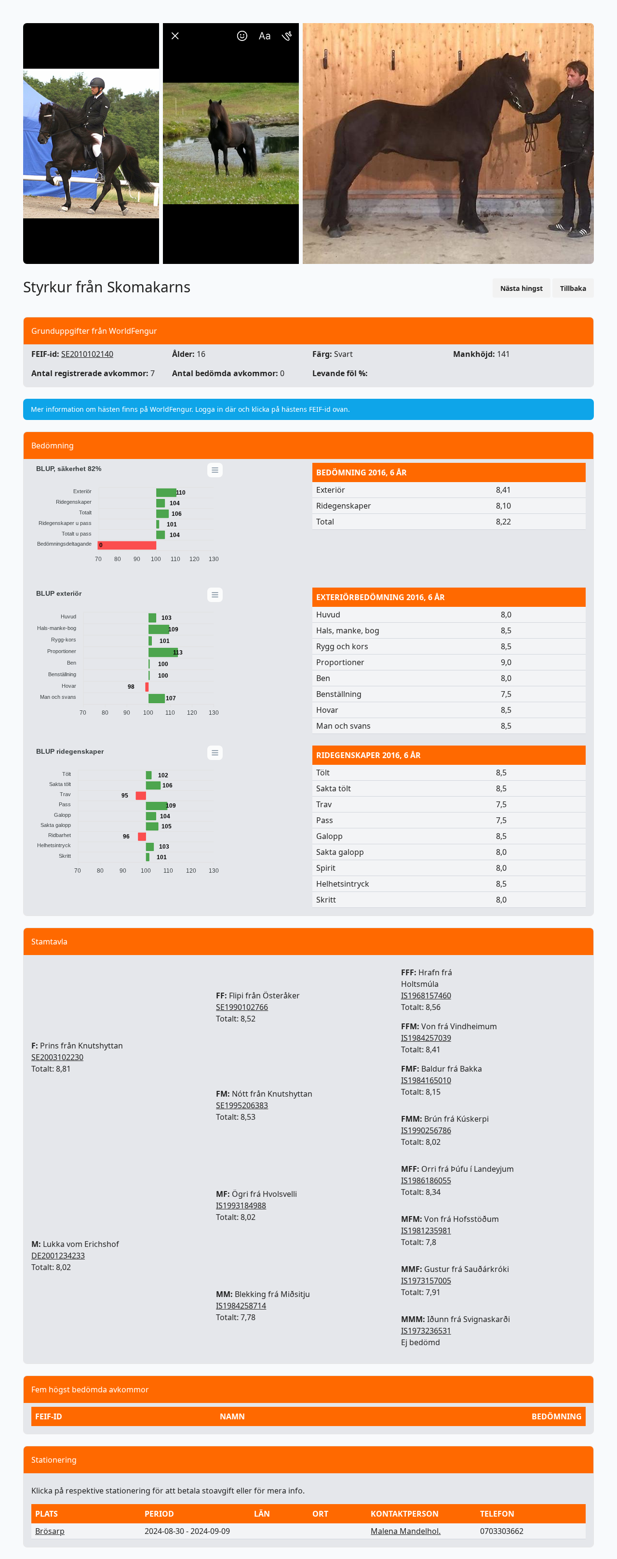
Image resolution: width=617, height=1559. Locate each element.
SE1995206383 (242, 1105)
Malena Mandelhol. (406, 1531)
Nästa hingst (521, 288)
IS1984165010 (426, 1080)
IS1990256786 (426, 1130)
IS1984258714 (241, 1305)
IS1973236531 (426, 1330)
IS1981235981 (426, 1230)
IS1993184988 (241, 1205)
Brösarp (50, 1531)
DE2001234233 (58, 1255)
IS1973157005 (426, 1280)
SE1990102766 (242, 1007)
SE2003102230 (57, 1057)
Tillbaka (573, 288)
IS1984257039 (426, 1038)
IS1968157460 (426, 995)
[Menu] (215, 470)
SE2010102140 (87, 354)
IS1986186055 (426, 1180)
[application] (127, 516)
